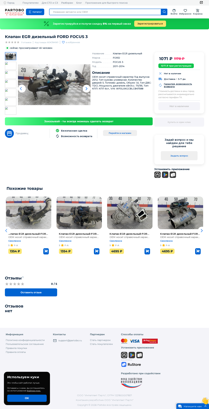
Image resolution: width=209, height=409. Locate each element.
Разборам (67, 2)
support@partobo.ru (70, 340)
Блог (79, 2)
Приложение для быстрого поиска (106, 2)
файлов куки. (34, 390)
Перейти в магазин (120, 133)
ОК (27, 398)
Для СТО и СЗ (50, 2)
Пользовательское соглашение (25, 344)
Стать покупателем (101, 344)
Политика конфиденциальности (25, 340)
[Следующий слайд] (86, 89)
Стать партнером (100, 340)
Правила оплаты (16, 352)
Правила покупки (16, 348)
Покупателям (31, 2)
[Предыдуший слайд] (22, 89)
